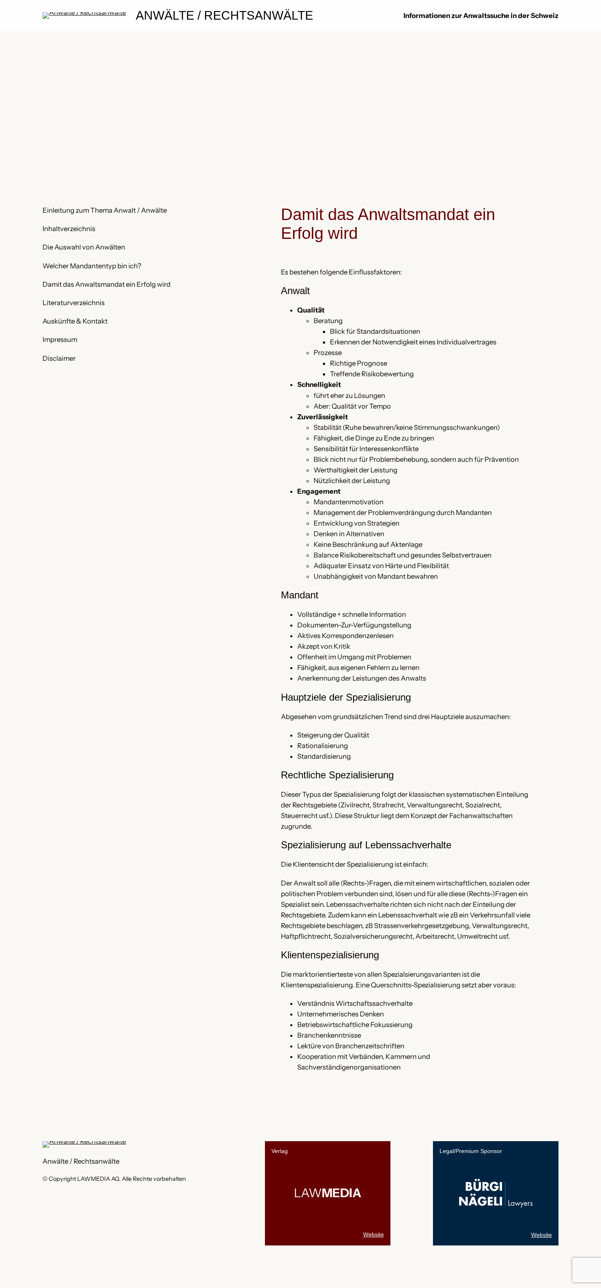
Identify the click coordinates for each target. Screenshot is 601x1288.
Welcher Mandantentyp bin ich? (92, 266)
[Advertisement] (300, 97)
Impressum (60, 339)
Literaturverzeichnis (74, 303)
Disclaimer (59, 358)
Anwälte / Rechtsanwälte (224, 15)
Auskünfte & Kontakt (75, 321)
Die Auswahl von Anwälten (84, 247)
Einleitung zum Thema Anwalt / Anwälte (105, 210)
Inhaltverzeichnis (69, 229)
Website (373, 1234)
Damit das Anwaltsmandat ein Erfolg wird (106, 284)
